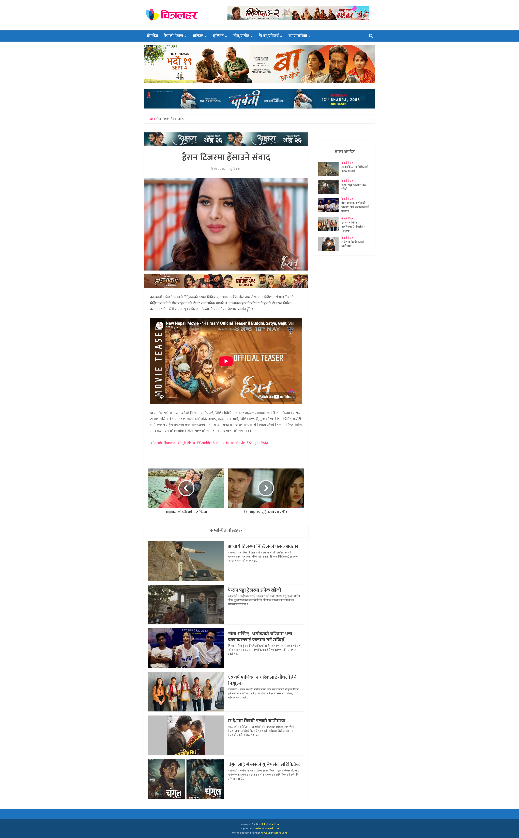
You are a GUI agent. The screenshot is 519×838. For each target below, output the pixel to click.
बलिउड (198, 35)
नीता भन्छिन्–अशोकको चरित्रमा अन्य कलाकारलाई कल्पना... (355, 207)
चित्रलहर (237, 169)
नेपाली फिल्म (173, 35)
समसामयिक (297, 35)
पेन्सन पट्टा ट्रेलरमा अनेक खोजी (254, 590)
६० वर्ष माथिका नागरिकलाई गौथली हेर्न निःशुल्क (262, 680)
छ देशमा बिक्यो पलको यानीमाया (256, 721)
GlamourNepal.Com (267, 828)
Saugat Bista (258, 443)
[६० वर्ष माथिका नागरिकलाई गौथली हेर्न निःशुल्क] (329, 224)
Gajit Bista (187, 443)
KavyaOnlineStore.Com (274, 832)
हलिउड (218, 35)
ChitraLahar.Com (270, 824)
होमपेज (152, 35)
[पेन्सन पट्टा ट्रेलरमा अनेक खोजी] (329, 187)
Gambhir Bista (209, 443)
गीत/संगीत (241, 35)
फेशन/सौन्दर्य (269, 35)
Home (151, 118)
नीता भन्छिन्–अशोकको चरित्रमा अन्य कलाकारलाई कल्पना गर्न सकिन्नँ (260, 637)
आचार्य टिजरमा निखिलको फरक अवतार (263, 547)
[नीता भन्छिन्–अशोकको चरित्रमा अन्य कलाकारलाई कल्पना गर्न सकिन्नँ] (329, 205)
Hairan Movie (235, 443)
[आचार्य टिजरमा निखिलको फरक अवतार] (329, 169)
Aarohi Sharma (163, 443)
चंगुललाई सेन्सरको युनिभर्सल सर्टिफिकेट (264, 765)
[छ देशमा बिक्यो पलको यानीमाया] (329, 244)
